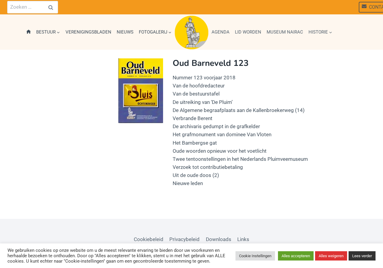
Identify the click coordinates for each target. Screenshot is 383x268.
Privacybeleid (184, 239)
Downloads (218, 239)
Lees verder (362, 256)
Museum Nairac (285, 32)
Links (243, 239)
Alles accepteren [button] (296, 256)
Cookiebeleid (148, 239)
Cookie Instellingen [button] (255, 256)
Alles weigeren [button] (331, 256)
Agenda (221, 32)
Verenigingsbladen (88, 32)
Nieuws (125, 32)
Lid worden (248, 32)
